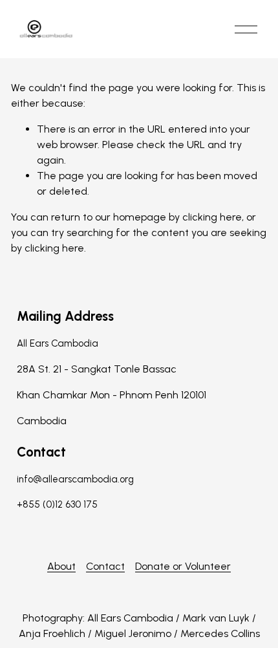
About (61, 566)
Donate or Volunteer (183, 566)
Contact (105, 566)
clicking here (212, 217)
